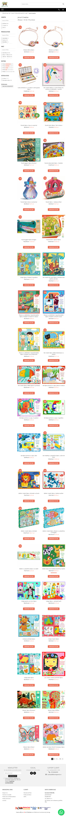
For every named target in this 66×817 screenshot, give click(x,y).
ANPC (25, 796)
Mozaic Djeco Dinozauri (29, 710)
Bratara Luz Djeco (53, 50)
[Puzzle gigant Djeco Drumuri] (28, 149)
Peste (4, 64)
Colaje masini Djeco (53, 639)
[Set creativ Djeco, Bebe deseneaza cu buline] (53, 339)
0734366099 (54, 772)
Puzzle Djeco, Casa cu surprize (29, 125)
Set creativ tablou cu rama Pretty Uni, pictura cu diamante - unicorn (54, 88)
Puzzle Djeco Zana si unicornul (29, 202)
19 (60, 759)
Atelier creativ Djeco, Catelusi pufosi (53, 493)
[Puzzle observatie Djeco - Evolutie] (53, 149)
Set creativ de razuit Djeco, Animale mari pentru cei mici (54, 278)
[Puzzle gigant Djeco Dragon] (28, 226)
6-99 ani (4, 23)
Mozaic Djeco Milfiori (53, 710)
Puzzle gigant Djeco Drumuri (29, 163)
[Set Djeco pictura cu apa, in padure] (28, 407)
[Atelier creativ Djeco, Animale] (28, 518)
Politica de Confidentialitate (9, 781)
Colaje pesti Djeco (29, 677)
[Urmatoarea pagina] (62, 759)
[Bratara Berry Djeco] (28, 36)
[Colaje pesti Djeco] (28, 664)
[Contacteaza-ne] (59, 9)
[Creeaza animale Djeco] (28, 625)
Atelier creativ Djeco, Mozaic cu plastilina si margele (54, 531)
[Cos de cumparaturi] (63, 9)
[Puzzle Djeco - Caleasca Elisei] (53, 188)
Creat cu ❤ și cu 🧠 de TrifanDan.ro (24, 812)
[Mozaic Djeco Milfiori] (53, 700)
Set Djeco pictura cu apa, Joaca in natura (54, 385)
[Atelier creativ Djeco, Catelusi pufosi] (53, 480)
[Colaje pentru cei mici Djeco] (28, 591)
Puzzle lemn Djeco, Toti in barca (53, 125)
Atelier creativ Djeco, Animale (29, 531)
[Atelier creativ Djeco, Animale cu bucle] (28, 480)
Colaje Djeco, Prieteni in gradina (29, 277)
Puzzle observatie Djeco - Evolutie (54, 163)
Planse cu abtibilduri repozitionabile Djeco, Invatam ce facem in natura (29, 315)
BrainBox (5, 42)
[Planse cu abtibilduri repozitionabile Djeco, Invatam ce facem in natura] (28, 302)
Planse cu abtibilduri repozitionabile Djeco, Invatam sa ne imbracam (29, 353)
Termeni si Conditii (6, 794)
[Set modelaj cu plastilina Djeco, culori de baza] (53, 442)
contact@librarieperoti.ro (54, 774)
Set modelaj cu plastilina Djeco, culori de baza (54, 456)
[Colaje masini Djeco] (53, 625)
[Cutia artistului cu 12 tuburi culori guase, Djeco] (28, 74)
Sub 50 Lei (5, 52)
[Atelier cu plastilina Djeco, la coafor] (28, 555)
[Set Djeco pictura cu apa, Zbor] (28, 442)
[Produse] (2, 10)
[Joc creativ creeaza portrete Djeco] (53, 664)
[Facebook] (31, 773)
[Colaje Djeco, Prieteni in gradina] (28, 264)
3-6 (3, 27)
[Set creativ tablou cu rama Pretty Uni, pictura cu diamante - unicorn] (53, 74)
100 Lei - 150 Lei (6, 56)
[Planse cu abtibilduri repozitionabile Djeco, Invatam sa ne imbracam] (28, 339)
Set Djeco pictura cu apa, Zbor (29, 455)
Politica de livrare (6, 798)
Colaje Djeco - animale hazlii (53, 601)
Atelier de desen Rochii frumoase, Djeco (53, 747)
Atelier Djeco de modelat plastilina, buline (53, 569)
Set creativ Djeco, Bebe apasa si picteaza (29, 385)
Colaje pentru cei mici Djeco (28, 601)
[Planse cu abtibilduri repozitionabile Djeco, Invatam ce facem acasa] (53, 302)
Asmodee (5, 38)
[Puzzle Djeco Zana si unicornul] (28, 188)
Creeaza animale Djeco (29, 639)
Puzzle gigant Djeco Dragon (28, 239)
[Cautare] (63, 4)
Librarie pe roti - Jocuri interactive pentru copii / (15, 13)
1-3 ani (4, 25)
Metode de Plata (27, 793)
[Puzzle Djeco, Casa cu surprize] (28, 112)
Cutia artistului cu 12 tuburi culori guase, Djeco (29, 88)
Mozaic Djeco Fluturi (28, 747)
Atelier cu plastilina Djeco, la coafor (28, 569)
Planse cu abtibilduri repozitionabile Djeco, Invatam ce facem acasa (53, 315)
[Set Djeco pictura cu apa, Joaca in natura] (53, 375)
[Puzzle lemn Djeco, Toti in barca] (53, 112)
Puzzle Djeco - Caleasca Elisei (53, 202)
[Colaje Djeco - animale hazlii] (53, 591)
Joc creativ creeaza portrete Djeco (54, 677)
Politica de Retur (27, 794)
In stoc (4, 78)
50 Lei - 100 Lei (6, 54)
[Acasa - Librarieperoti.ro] (9, 4)
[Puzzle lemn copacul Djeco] (53, 226)
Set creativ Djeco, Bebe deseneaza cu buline (54, 353)
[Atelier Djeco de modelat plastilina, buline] (53, 555)
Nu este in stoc (6, 80)
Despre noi (5, 793)
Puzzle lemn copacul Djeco (53, 239)
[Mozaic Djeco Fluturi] (28, 734)
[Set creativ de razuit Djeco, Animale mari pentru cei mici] (53, 264)
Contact (4, 800)
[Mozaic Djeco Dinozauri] (28, 699)
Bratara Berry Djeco (29, 50)
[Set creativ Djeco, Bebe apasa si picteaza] (28, 375)
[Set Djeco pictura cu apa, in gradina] (53, 407)
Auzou (4, 40)
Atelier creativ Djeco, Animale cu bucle (29, 493)
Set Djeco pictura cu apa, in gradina (53, 418)
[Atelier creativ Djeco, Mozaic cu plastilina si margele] (53, 518)
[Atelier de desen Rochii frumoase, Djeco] (53, 734)
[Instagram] (34, 773)
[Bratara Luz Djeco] (53, 36)
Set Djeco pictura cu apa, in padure (28, 418)
